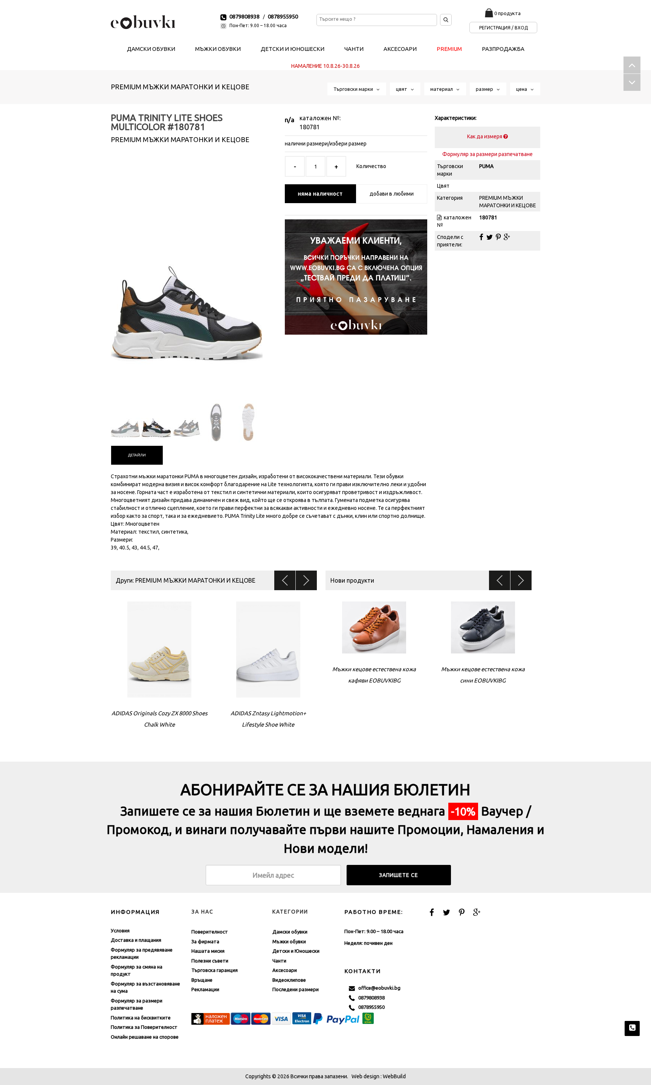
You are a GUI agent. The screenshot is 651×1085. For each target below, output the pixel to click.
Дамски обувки (289, 931)
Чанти (279, 960)
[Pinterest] (498, 237)
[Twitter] (489, 237)
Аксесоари (284, 970)
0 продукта (507, 13)
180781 (310, 127)
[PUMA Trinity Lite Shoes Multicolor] (187, 278)
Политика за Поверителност (144, 1027)
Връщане (201, 979)
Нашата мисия (208, 950)
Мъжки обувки (289, 941)
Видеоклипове (289, 979)
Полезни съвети (209, 960)
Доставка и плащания (136, 940)
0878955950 (283, 16)
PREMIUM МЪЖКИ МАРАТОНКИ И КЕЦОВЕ (180, 86)
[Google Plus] (507, 237)
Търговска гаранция (214, 970)
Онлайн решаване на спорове (145, 1036)
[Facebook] (481, 237)
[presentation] (137, 455)
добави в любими (392, 194)
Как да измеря (485, 136)
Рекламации (205, 989)
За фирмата (205, 941)
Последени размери (295, 989)
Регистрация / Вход (503, 27)
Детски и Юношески (295, 950)
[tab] (137, 455)
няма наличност (320, 194)
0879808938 (244, 16)
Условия (120, 930)
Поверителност (209, 931)
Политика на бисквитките (141, 1017)
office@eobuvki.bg (377, 987)
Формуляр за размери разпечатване (487, 154)
